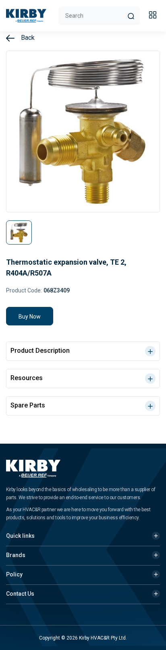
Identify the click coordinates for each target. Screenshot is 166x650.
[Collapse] (154, 16)
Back (27, 37)
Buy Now (30, 316)
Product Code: (24, 290)
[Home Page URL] (26, 16)
